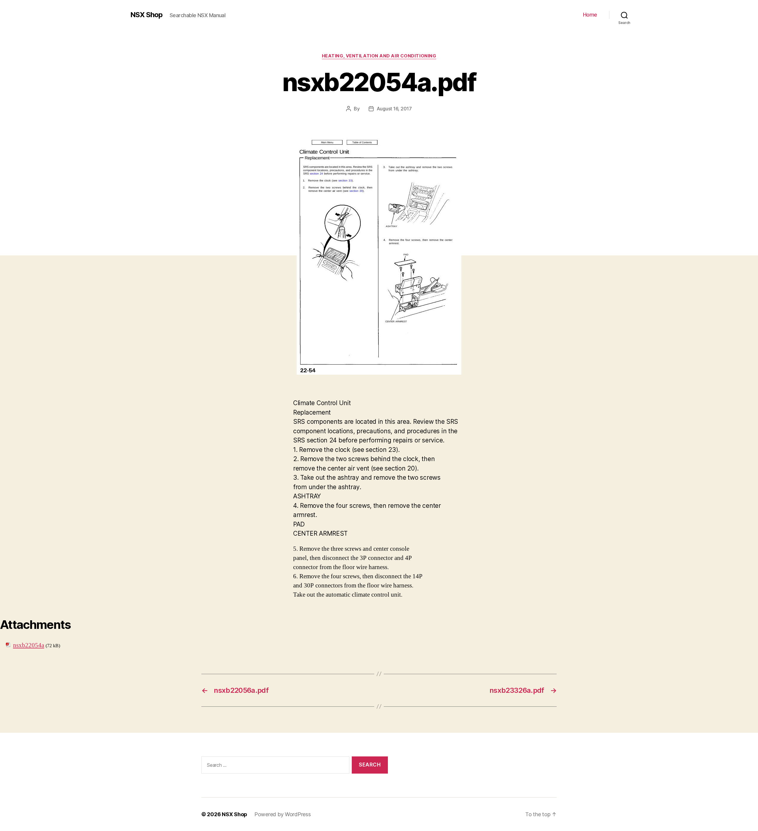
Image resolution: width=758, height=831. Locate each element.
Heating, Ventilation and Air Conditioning (379, 56)
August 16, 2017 (394, 109)
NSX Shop (146, 14)
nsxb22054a (28, 645)
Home (590, 15)
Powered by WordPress (282, 814)
